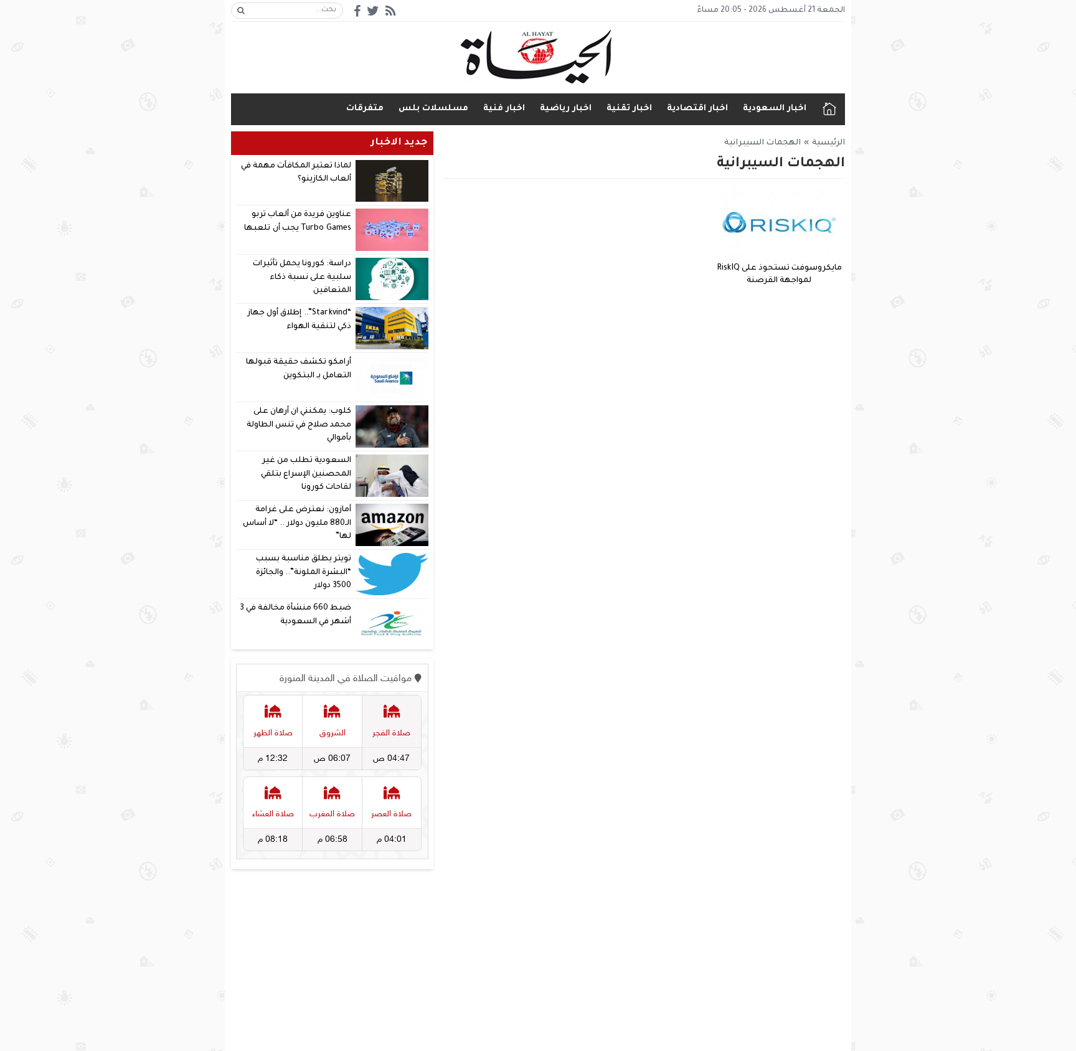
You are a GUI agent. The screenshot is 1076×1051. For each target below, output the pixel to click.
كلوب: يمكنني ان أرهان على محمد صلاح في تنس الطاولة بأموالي (299, 425)
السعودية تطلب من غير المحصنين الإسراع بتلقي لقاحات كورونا (306, 474)
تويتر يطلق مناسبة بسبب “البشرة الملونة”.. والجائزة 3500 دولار (303, 572)
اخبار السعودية (774, 108)
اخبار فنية (504, 108)
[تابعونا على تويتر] (373, 11)
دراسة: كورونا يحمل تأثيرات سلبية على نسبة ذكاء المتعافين (302, 277)
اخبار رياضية (566, 108)
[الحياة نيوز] (538, 57)
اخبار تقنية (629, 108)
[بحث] (241, 10)
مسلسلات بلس (433, 108)
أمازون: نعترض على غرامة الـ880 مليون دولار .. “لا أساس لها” (297, 523)
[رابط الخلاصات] (390, 11)
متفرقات (365, 108)
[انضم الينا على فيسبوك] (357, 11)
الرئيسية (829, 109)
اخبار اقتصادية (697, 108)
